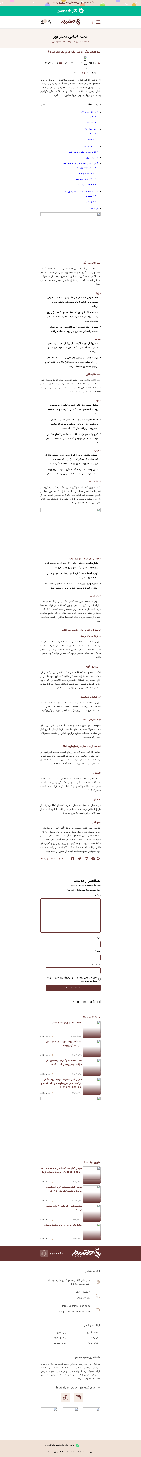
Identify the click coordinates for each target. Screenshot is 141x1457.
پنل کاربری (61, 1332)
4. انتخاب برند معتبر (84, 184)
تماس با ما (93, 1343)
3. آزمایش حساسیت (84, 179)
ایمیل (98, 951)
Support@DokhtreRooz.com (74, 1312)
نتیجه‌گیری (90, 158)
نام (99, 938)
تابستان (89, 196)
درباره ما (94, 1338)
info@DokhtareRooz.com (76, 1306)
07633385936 (82, 1292)
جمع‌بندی (92, 209)
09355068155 (82, 1298)
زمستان (89, 201)
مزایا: (91, 116)
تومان (43, 22)
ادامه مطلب (45, 1036)
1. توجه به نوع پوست (85, 167)
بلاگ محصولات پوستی (61, 42)
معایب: (90, 122)
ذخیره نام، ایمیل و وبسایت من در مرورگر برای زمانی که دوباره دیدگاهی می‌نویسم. (72, 979)
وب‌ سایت (96, 964)
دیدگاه (97, 895)
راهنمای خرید (60, 1338)
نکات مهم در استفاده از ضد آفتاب (82, 152)
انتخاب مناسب (89, 146)
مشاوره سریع (56, 1253)
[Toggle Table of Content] (43, 106)
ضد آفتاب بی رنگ (88, 112)
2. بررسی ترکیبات (85, 173)
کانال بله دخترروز (67, 10)
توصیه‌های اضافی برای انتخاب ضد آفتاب (79, 163)
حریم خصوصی (59, 1343)
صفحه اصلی (92, 1332)
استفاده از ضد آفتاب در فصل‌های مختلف (79, 192)
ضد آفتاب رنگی (89, 129)
